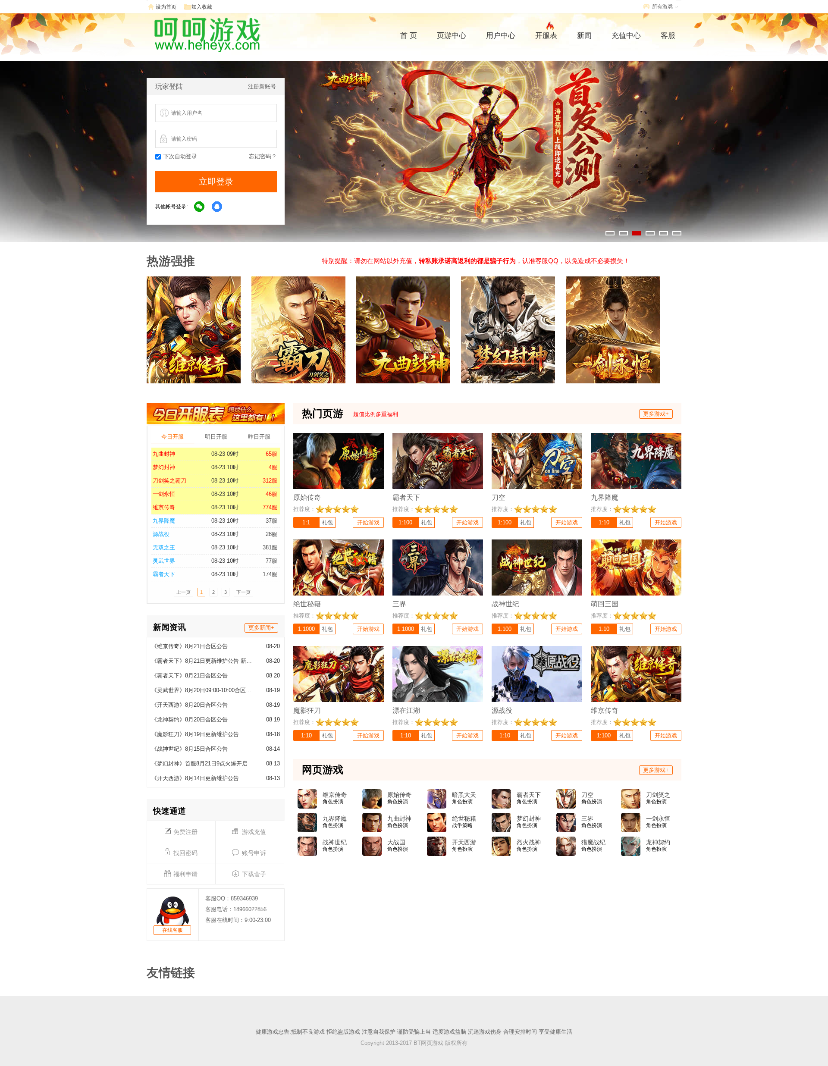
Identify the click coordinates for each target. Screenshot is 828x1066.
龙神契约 (658, 842)
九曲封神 (164, 454)
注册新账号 (262, 86)
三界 (587, 818)
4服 (273, 467)
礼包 (327, 522)
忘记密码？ (263, 156)
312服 (270, 480)
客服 (668, 35)
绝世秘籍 (464, 818)
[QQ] (217, 207)
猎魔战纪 (593, 842)
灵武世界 (164, 561)
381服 (270, 547)
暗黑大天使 (464, 795)
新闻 (584, 35)
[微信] (199, 207)
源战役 (161, 534)
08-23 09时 (224, 454)
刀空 (587, 794)
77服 (271, 561)
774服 (270, 507)
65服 (271, 454)
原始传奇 (399, 794)
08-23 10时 (224, 467)
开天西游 (464, 842)
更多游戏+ (656, 414)
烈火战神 (529, 842)
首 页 (408, 35)
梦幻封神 (164, 467)
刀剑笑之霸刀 (169, 480)
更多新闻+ (261, 627)
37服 (271, 520)
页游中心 (451, 35)
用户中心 (500, 35)
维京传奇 (164, 507)
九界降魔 (164, 520)
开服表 (546, 35)
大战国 (396, 842)
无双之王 (164, 547)
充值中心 (626, 35)
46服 (271, 494)
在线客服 (172, 930)
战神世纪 (335, 842)
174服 (270, 574)
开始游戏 (368, 522)
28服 (271, 534)
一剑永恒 (164, 494)
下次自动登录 (180, 156)
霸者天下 (164, 574)
